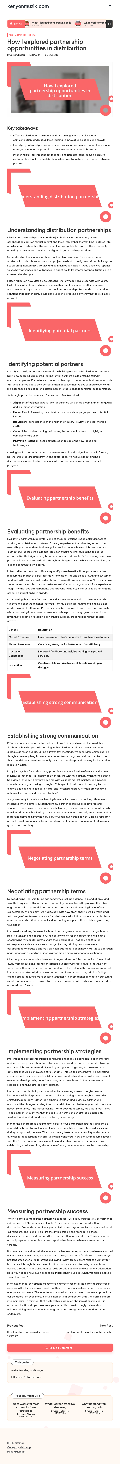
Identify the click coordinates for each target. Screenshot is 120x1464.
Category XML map (19, 1447)
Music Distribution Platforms (22, 35)
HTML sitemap (16, 1443)
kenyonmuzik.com (28, 6)
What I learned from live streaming (60, 1405)
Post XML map (16, 1451)
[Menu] (111, 6)
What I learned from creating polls (25, 22)
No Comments (51, 55)
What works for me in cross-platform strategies (25, 1407)
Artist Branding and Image (27, 1370)
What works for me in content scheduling (81, 22)
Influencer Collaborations (26, 1377)
